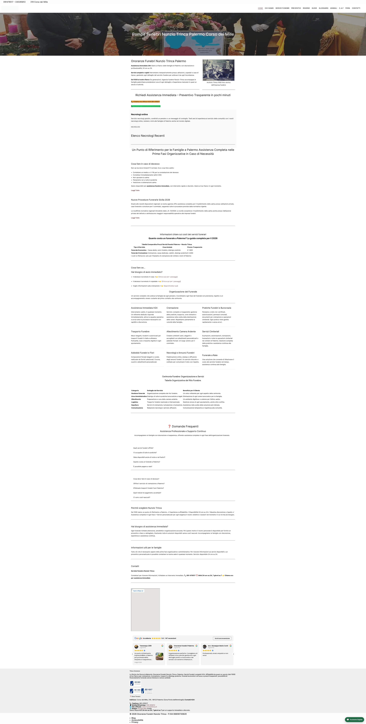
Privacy (135, 722)
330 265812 (150, 705)
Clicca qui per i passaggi (168, 277)
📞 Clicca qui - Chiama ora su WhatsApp (146, 106)
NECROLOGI (135, 127)
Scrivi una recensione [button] (222, 638)
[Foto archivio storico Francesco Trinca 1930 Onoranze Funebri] (218, 70)
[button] (233, 654)
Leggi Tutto (135, 190)
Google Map (142, 708)
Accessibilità (137, 720)
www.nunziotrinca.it (149, 707)
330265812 (20, 2)
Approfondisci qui (170, 286)
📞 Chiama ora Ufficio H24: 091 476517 (145, 102)
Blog (134, 718)
